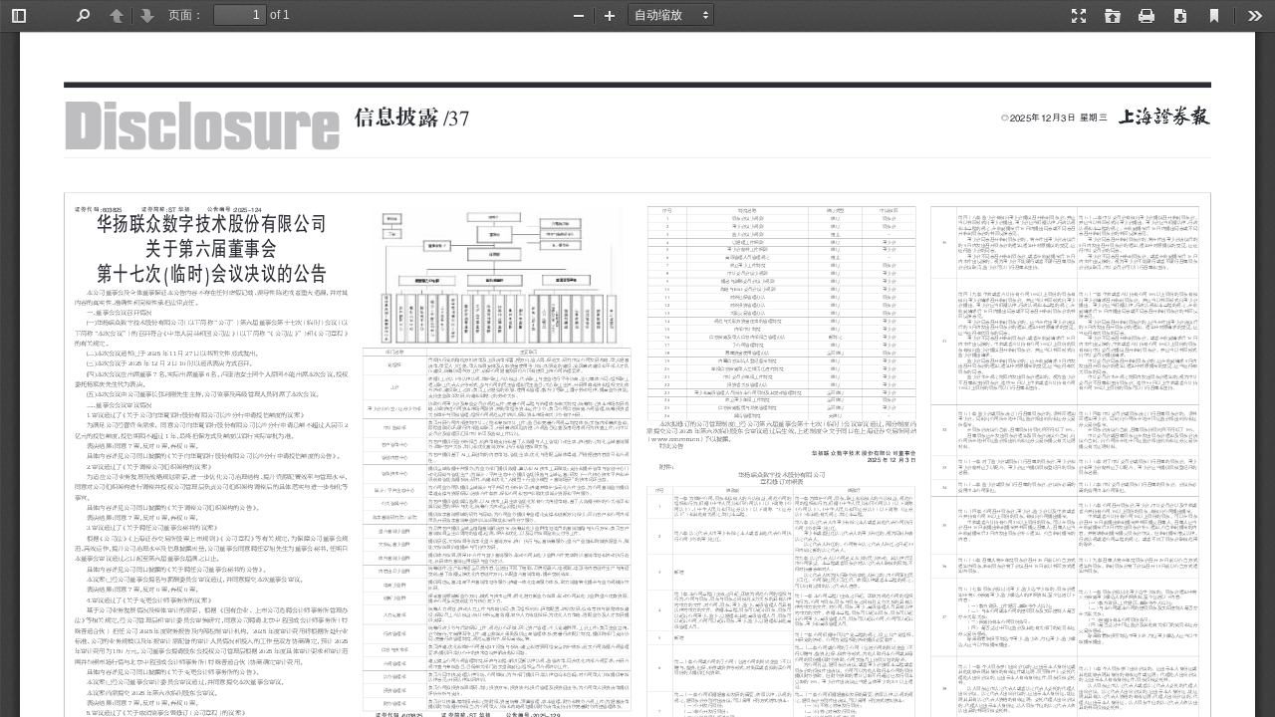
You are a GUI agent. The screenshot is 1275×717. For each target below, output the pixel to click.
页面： (186, 15)
